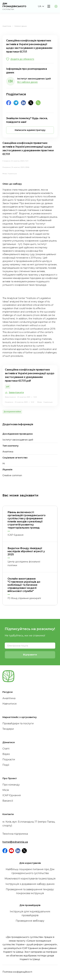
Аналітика (6, 26)
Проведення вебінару (30, 920)
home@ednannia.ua (15, 841)
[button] (41, 6)
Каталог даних (20, 26)
